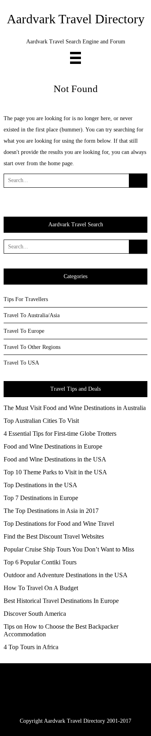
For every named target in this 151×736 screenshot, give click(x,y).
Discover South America (35, 613)
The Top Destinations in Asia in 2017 (51, 510)
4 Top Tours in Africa (31, 647)
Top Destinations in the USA (40, 485)
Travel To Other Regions (32, 347)
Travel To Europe (24, 331)
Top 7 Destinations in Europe (41, 497)
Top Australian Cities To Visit (41, 420)
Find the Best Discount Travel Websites (54, 536)
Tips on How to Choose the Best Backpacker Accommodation (61, 630)
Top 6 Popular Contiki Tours (40, 562)
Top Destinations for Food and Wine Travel (59, 523)
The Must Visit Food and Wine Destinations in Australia (75, 407)
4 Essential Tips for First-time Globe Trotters (60, 433)
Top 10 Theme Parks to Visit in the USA (55, 472)
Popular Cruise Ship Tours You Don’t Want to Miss (69, 549)
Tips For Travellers (26, 299)
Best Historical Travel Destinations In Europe (61, 600)
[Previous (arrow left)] (14, 368)
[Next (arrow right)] (137, 368)
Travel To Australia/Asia (32, 315)
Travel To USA (21, 363)
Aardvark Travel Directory (76, 19)
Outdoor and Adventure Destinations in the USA (66, 575)
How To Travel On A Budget (41, 587)
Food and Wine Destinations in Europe (53, 446)
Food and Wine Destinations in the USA (55, 459)
